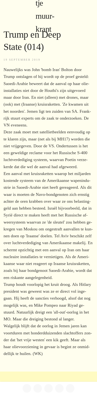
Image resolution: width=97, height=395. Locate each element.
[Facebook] (27, 388)
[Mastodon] (48, 388)
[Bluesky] (59, 388)
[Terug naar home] (48, 9)
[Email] (70, 388)
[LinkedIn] (37, 388)
